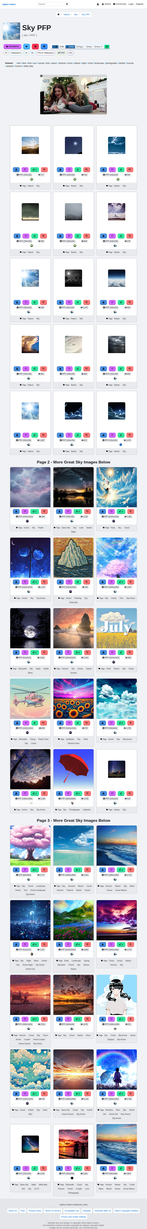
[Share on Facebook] (44, 46)
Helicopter (23, 739)
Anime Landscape (38, 890)
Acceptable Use (72, 1211)
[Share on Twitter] (26, 46)
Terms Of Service (53, 1211)
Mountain (61, 965)
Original (111, 1039)
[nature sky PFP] (30, 146)
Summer (71, 886)
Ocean (68, 598)
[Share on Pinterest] (35, 46)
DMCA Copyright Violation (127, 1211)
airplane (9, 66)
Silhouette (22, 669)
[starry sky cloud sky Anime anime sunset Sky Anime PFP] (73, 1069)
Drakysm (38, 803)
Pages (81, 47)
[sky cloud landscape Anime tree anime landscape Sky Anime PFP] (30, 845)
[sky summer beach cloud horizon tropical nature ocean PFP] (73, 845)
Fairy (113, 528)
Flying (32, 739)
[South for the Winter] (30, 345)
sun (34, 63)
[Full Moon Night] (30, 628)
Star (23, 1189)
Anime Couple (39, 1039)
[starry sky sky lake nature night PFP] (73, 487)
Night (73, 532)
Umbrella (86, 810)
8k (32, 53)
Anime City (30, 969)
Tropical (69, 890)
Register (140, 4)
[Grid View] (55, 46)
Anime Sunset (24, 1044)
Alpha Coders (9, 4)
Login (131, 4)
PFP (62, 53)
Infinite (71, 47)
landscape (99, 63)
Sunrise (73, 673)
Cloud (26, 528)
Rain (118, 1110)
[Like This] (78, 169)
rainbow (61, 63)
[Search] (67, 4)
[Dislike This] (44, 169)
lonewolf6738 (81, 1178)
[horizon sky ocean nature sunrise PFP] (73, 628)
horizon (18, 66)
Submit (107, 4)
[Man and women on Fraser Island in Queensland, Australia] (73, 1144)
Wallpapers (16, 53)
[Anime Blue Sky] (117, 699)
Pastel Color (43, 739)
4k (26, 53)
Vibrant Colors (73, 743)
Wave (132, 886)
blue (24, 63)
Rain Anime (125, 1114)
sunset (41, 63)
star (18, 63)
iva (124, 444)
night (84, 63)
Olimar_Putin (124, 1028)
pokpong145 (81, 803)
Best (90, 47)
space (53, 63)
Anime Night (28, 965)
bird (29, 63)
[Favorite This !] (25, 169)
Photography (74, 810)
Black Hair (123, 1035)
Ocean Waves (121, 890)
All (6, 53)
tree (47, 63)
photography (111, 63)
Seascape (73, 602)
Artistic (46, 669)
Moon (30, 673)
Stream (86, 965)
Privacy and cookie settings (73, 1217)
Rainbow (109, 1110)
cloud (90, 63)
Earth (66, 961)
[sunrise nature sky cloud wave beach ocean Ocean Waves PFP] (117, 1144)
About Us (12, 1211)
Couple (27, 1039)
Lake (81, 528)
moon (69, 63)
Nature (67, 14)
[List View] (61, 46)
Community (120, 4)
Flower (116, 669)
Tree (121, 598)
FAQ (23, 1211)
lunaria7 (38, 179)
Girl (104, 1114)
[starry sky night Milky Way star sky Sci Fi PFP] (30, 1144)
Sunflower (70, 739)
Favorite (13, 46)
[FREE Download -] (16, 169)
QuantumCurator (38, 521)
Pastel (40, 528)
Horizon (65, 669)
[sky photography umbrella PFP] (73, 769)
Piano (45, 1035)
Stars (45, 1110)
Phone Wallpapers (45, 53)
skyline (122, 63)
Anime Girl (113, 1114)
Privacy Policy (34, 1211)
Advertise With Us (103, 1211)
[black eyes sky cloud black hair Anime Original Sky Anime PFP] (117, 995)
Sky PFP (86, 14)
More (98, 47)
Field (108, 669)
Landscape (40, 886)
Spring (86, 961)
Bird (30, 1114)
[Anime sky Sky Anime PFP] (30, 769)
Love (87, 1189)
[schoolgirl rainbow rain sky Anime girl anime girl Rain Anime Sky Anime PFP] (117, 1069)
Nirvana (38, 954)
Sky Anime (41, 598)
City (17, 965)
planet (77, 63)
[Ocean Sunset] (117, 845)
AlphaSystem (124, 245)
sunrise (130, 63)
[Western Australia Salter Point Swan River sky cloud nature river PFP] (73, 995)
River (88, 1035)
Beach (80, 886)
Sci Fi (36, 1189)
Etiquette (87, 1211)
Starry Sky (66, 528)
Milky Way (28, 66)
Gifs (70, 53)
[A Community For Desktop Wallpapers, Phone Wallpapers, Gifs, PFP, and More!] (58, 14)
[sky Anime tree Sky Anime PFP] (117, 558)
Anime (24, 598)
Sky (75, 14)
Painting (78, 598)
